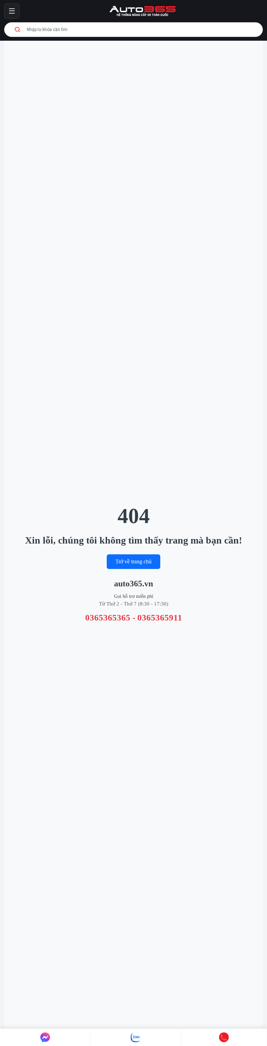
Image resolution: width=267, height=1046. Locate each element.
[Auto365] (142, 11)
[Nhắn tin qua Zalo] (135, 1037)
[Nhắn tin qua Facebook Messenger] (45, 1037)
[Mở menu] (11, 11)
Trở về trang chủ (133, 561)
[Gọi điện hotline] (224, 1037)
